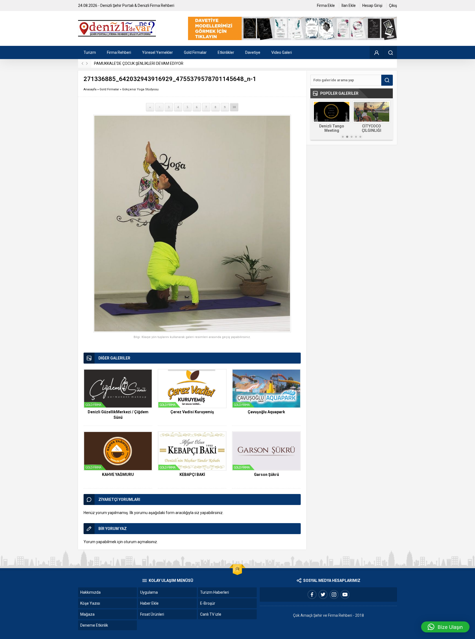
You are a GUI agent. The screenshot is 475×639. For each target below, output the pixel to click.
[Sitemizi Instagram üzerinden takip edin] (334, 594)
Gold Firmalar (109, 89)
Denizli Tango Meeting (331, 128)
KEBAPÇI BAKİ (192, 474)
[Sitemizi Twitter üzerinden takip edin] (323, 594)
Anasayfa (90, 89)
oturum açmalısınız (140, 542)
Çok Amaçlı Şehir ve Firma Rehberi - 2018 (328, 615)
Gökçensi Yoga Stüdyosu (140, 89)
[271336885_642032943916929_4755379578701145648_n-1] (192, 224)
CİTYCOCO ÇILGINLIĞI (371, 128)
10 (234, 107)
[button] (445, 626)
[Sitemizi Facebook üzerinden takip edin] (312, 594)
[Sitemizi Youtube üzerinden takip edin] (345, 594)
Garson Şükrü (266, 474)
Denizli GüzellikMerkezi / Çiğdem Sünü (118, 415)
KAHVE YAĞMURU (118, 474)
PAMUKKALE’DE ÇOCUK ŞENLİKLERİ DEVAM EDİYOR (138, 63)
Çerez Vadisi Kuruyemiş (192, 412)
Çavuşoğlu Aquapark (266, 412)
